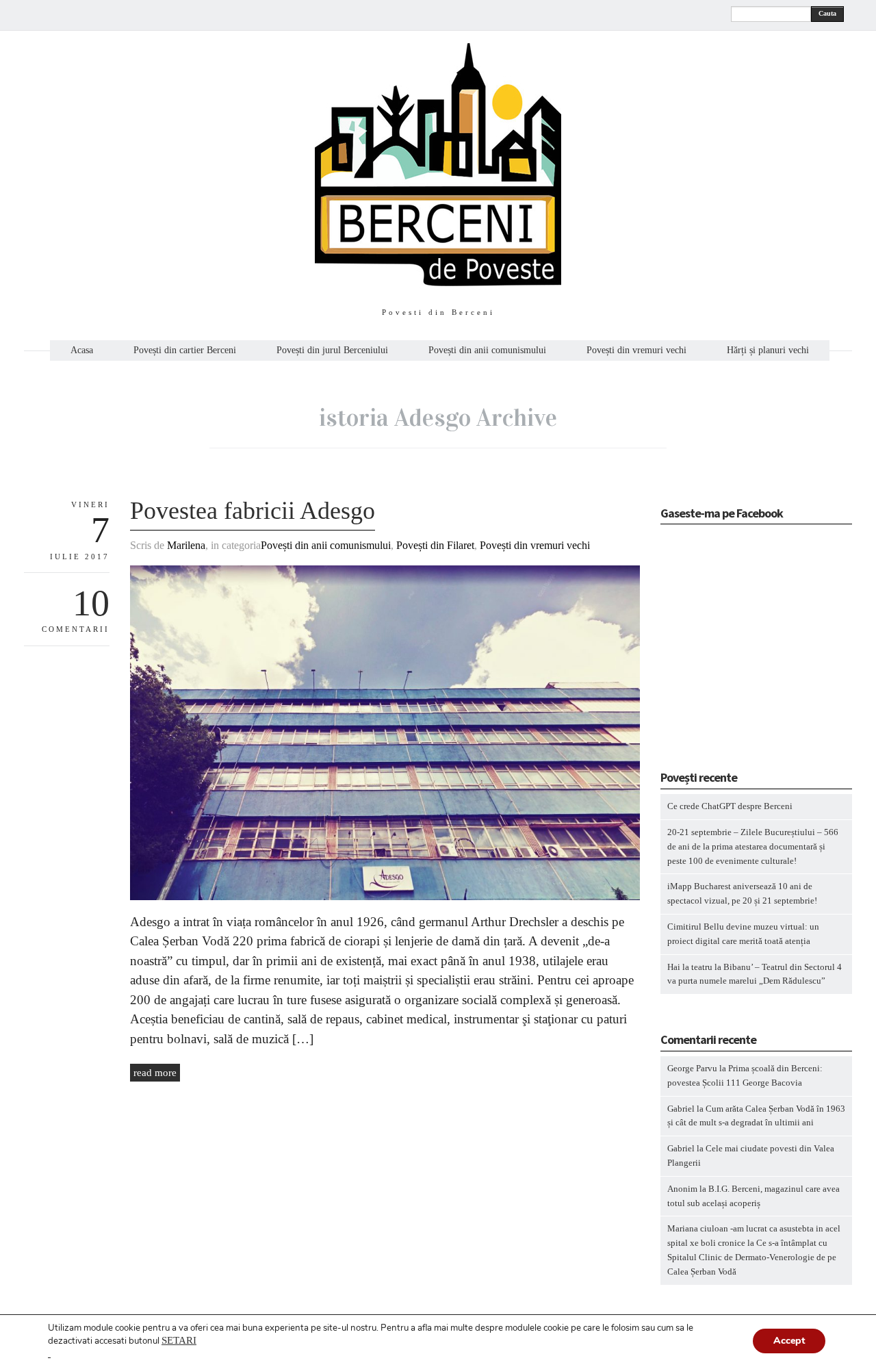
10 (91, 603)
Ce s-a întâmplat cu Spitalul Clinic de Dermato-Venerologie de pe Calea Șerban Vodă (751, 1257)
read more (155, 1072)
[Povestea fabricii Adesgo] (385, 897)
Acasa (81, 350)
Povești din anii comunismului (487, 350)
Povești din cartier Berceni (184, 350)
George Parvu (692, 1068)
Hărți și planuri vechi (768, 350)
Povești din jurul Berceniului (332, 350)
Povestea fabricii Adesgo (252, 510)
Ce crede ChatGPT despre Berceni (730, 806)
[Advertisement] (746, 651)
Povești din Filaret (435, 545)
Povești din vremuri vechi (636, 350)
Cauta (827, 13)
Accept (789, 1340)
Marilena (186, 545)
